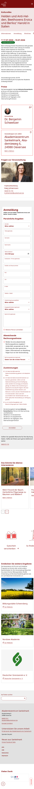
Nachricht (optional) (10, 314)
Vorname (7, 238)
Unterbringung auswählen (12, 300)
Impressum (5, 755)
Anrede (7, 224)
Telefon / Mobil (9, 293)
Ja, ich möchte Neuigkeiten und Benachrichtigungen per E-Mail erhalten (16, 403)
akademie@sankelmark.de (10, 720)
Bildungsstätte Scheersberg (15, 603)
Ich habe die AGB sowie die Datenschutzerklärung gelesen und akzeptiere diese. (17, 373)
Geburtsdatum (8, 251)
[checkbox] (3, 784)
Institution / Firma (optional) (12, 258)
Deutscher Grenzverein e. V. (15, 675)
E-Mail (6, 286)
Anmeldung (18, 33)
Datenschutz (5, 753)
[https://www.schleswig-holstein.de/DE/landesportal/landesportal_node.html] (17, 778)
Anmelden (12, 428)
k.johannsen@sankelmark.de (14, 193)
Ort (5, 279)
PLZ (5, 272)
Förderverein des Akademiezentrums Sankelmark (16, 731)
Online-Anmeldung (8, 42)
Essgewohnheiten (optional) (12, 307)
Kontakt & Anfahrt (7, 723)
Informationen (6, 33)
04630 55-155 (8, 191)
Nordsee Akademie (11, 639)
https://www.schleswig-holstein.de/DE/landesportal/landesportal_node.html (15, 777)
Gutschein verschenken (10, 547)
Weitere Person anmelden (14, 330)
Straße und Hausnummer (11, 265)
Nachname (7, 245)
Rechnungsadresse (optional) (12, 357)
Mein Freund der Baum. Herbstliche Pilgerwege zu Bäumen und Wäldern (14, 492)
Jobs (3, 747)
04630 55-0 (5, 718)
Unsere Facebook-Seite (8, 742)
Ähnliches (27, 33)
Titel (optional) (8, 231)
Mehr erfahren (9, 151)
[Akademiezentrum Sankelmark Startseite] (4, 3)
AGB (3, 750)
